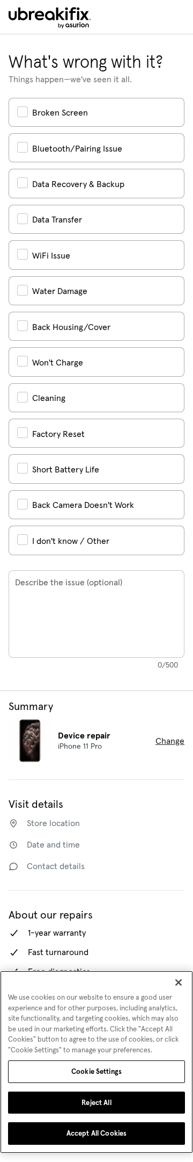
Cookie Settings (96, 1071)
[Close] (178, 982)
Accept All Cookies (96, 1133)
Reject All (96, 1102)
